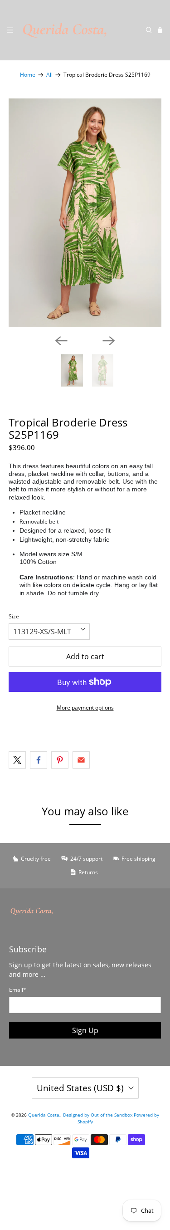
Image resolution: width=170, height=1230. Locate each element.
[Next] (109, 341)
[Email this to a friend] (81, 760)
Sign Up (85, 1030)
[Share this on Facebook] (38, 760)
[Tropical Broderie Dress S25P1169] (85, 213)
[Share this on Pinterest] (59, 760)
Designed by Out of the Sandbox (97, 1115)
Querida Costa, (44, 1115)
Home (27, 75)
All (49, 75)
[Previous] (61, 341)
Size (14, 616)
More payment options (85, 707)
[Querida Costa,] (79, 30)
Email (17, 990)
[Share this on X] (17, 760)
